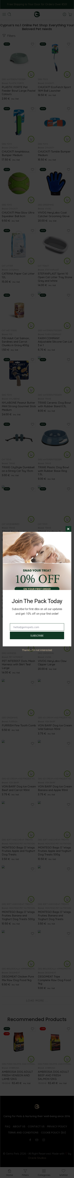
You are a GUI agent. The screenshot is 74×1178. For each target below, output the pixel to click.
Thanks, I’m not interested (37, 650)
